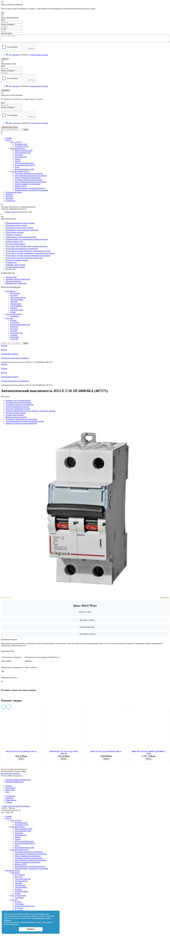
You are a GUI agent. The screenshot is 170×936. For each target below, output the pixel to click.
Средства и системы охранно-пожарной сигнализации (29, 255)
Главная (9, 138)
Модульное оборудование (16, 413)
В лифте (13, 320)
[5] (10, 598)
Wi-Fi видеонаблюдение (24, 163)
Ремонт (18, 159)
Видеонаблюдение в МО (24, 169)
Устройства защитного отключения (15, 381)
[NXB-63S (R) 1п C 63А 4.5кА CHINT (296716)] (64, 731)
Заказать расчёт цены (9, 127)
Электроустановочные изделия (18, 409)
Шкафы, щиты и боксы (16, 265)
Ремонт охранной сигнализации (27, 184)
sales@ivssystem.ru (23, 806)
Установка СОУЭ (21, 146)
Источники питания (15, 232)
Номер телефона (8, 24)
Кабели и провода (14, 235)
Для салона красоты (18, 297)
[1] (2, 598)
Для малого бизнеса (13, 281)
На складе (14, 295)
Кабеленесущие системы (17, 225)
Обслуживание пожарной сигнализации (31, 176)
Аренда (18, 161)
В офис (13, 312)
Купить (21, 759)
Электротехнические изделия (17, 407)
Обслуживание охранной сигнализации (30, 182)
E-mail (4, 29)
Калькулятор (10, 788)
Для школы (14, 316)
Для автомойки (16, 306)
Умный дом (12, 262)
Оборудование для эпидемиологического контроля (27, 239)
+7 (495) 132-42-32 (11, 212)
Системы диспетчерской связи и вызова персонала (27, 246)
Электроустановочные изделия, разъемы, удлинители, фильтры (31, 411)
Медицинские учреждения (16, 283)
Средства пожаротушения (17, 260)
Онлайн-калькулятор (14, 192)
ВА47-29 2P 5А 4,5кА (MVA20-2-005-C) (21, 751)
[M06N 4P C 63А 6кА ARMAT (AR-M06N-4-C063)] (149, 731)
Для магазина (15, 304)
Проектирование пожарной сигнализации (31, 190)
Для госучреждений (14, 314)
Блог (7, 792)
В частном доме (16, 333)
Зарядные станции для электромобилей (21, 423)
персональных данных (39, 55)
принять (30, 929)
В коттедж (14, 327)
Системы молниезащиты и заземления (22, 249)
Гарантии (9, 194)
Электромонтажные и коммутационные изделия (25, 421)
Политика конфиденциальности (18, 780)
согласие (15, 55)
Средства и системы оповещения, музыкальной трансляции (31, 253)
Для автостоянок (16, 310)
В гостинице (15, 293)
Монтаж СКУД (21, 186)
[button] (3, 706)
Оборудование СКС (15, 242)
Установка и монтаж (87, 634)
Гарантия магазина (87, 627)
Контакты (9, 198)
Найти (26, 129)
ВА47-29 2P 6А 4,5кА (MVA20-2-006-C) (106, 751)
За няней (13, 335)
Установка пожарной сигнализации (29, 173)
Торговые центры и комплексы (18, 279)
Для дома (10, 318)
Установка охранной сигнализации (29, 180)
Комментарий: (6, 33)
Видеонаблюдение (18, 148)
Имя (3, 20)
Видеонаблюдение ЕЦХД (25, 165)
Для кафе (13, 302)
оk (2, 13)
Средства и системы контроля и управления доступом (28, 251)
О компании (10, 201)
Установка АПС (21, 144)
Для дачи (13, 331)
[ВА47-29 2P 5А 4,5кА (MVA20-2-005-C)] (21, 731)
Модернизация (20, 157)
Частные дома (11, 277)
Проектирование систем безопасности (30, 188)
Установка (19, 155)
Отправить (5, 90)
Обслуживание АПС (23, 153)
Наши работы (11, 800)
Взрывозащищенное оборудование (21, 223)
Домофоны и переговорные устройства (23, 230)
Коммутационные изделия (16, 417)
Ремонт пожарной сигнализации (28, 178)
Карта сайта (10, 790)
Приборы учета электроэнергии (18, 400)
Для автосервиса (16, 299)
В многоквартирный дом (20, 325)
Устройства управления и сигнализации (21, 419)
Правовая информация (14, 782)
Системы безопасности (20, 171)
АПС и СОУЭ (16, 142)
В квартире (14, 337)
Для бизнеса (11, 291)
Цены (17, 167)
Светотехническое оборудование (20, 228)
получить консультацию (10, 773)
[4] (8, 598)
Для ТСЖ (14, 339)
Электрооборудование (16, 267)
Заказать (5, 59)
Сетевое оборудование (16, 244)
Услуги (8, 140)
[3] (6, 598)
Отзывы (9, 802)
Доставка (9, 196)
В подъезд (14, 329)
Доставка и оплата (87, 620)
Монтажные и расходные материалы (21, 237)
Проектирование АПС (24, 151)
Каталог (4, 373)
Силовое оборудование (15, 415)
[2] (4, 598)
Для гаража (14, 322)
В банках (13, 308)
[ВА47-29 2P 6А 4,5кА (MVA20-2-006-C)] (106, 731)
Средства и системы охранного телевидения (25, 258)
